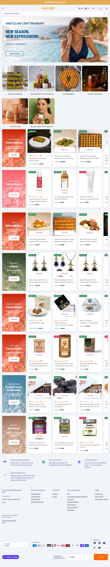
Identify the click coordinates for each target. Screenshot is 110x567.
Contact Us (70, 499)
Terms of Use (99, 494)
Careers (54, 496)
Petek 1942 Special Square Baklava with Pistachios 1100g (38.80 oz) (39, 240)
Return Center (71, 504)
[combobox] (55, 13)
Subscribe (101, 557)
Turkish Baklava (36, 494)
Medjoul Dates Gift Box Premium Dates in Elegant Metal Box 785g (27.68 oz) (37, 405)
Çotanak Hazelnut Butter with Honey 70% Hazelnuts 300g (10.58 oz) (64, 444)
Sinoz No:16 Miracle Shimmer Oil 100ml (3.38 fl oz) (64, 198)
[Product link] (39, 148)
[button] (3, 8)
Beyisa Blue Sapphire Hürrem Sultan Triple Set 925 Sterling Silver (64, 281)
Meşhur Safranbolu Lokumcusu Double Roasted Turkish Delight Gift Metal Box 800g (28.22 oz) (64, 324)
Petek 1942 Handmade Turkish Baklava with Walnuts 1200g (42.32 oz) (64, 240)
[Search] (105, 13)
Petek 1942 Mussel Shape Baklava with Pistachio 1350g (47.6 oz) (89, 157)
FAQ (82, 8)
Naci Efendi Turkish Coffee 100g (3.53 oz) (88, 365)
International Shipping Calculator (77, 496)
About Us (55, 494)
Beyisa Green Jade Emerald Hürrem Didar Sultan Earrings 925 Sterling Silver (38, 281)
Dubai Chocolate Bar (37, 502)
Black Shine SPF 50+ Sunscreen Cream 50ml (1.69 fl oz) (89, 198)
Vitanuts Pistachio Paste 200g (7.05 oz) (90, 446)
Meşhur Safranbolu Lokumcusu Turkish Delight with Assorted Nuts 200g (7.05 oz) (90, 322)
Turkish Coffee (35, 499)
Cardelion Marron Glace (36, 323)
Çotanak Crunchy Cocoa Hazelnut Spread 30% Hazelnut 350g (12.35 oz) (39, 444)
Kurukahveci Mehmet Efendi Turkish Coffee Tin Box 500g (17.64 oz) (64, 365)
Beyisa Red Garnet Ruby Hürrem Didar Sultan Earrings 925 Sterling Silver (89, 281)
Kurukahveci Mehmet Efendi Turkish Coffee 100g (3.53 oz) (38, 365)
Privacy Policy (99, 496)
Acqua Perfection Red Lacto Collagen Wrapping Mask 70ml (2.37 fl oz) (39, 200)
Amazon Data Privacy (101, 499)
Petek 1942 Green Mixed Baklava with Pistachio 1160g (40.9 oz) (64, 157)
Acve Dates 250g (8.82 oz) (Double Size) (63, 405)
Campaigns (70, 510)
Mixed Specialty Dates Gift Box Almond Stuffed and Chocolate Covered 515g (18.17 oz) (90, 405)
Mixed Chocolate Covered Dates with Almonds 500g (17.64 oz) (88, 240)
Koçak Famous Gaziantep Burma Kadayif (37, 159)
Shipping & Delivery (73, 502)
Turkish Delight (35, 496)
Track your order (72, 507)
